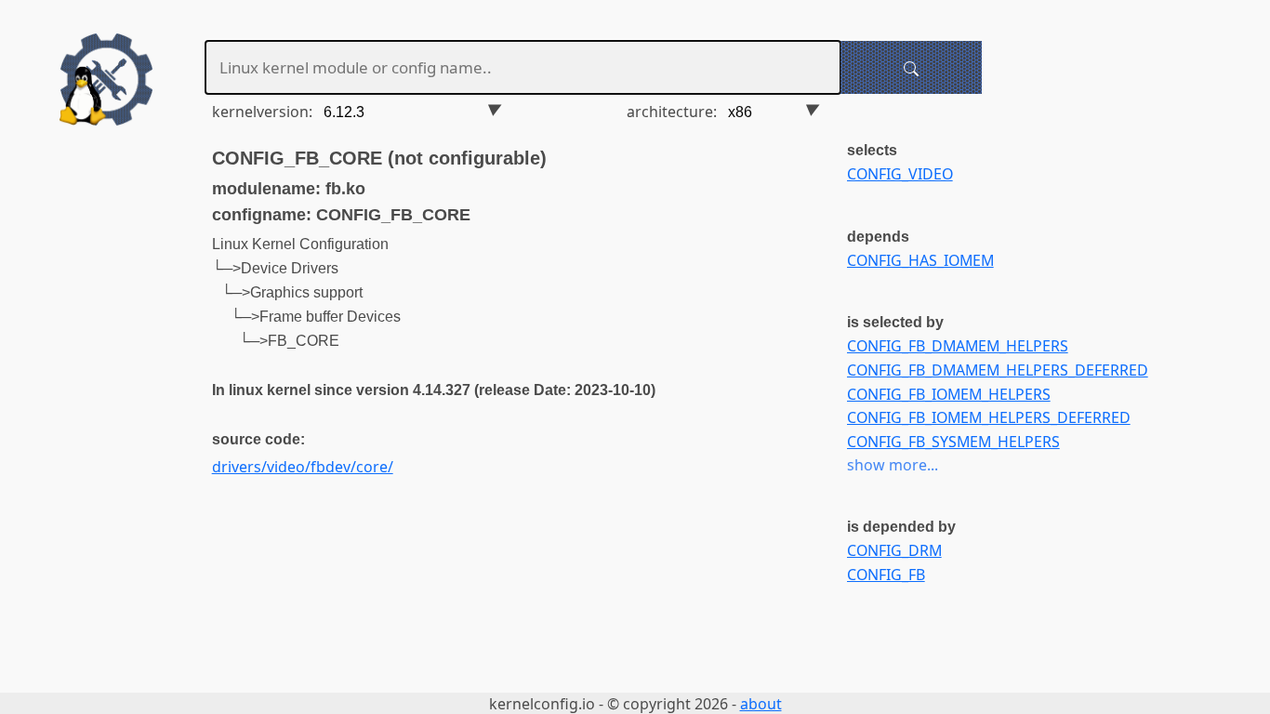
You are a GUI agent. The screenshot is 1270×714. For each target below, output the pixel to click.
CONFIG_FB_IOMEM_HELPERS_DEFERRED (989, 417)
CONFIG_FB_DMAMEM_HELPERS (957, 346)
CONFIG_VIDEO (900, 174)
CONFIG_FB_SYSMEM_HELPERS (953, 441)
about (761, 704)
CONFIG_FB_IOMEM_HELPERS (949, 394)
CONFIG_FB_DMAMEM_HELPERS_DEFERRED (997, 370)
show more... (892, 465)
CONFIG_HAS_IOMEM (920, 260)
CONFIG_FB (886, 574)
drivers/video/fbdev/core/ (302, 466)
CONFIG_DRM (894, 550)
